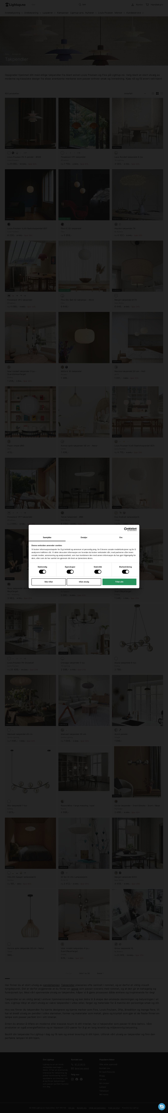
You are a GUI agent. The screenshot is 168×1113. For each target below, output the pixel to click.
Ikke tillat (49, 582)
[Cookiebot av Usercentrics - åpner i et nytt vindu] (126, 529)
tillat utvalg (84, 582)
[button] (161, 1106)
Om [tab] (120, 537)
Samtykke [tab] (47, 537)
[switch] (70, 572)
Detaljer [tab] (84, 537)
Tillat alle (119, 582)
